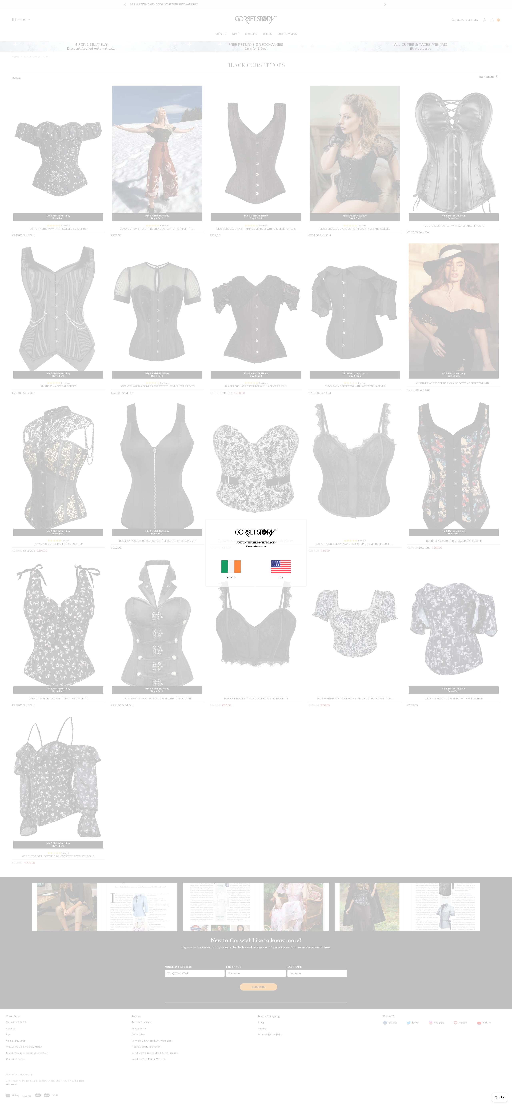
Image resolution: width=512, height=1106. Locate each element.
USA (281, 577)
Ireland (231, 577)
